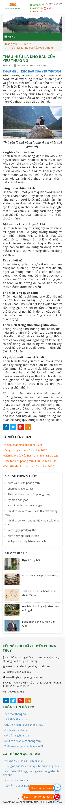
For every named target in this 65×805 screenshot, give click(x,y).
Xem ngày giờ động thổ (21, 530)
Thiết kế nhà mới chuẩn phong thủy (28, 494)
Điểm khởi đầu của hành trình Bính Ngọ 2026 (31, 455)
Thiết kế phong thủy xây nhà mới (23, 746)
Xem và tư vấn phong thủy (23, 483)
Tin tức (26, 44)
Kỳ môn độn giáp (17, 500)
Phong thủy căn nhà (16, 780)
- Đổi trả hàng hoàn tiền (16, 735)
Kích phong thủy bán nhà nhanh (26, 541)
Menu (11, 36)
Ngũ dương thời (31, 560)
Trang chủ (11, 44)
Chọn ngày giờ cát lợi (20, 488)
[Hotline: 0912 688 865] (56, 797)
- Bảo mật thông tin (14, 714)
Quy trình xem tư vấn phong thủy (23, 724)
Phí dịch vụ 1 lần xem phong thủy (23, 760)
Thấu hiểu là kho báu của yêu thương (31, 47)
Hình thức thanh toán (16, 719)
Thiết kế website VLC (50, 801)
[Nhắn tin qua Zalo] (56, 788)
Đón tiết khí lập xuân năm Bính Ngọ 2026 (29, 466)
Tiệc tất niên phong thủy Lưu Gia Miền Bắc (30, 461)
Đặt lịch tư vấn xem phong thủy (22, 741)
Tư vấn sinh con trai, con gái (24, 505)
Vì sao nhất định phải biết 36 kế (23, 444)
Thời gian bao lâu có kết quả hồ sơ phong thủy (31, 766)
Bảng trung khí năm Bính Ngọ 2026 (25, 450)
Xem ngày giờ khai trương (23, 535)
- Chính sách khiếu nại (15, 730)
